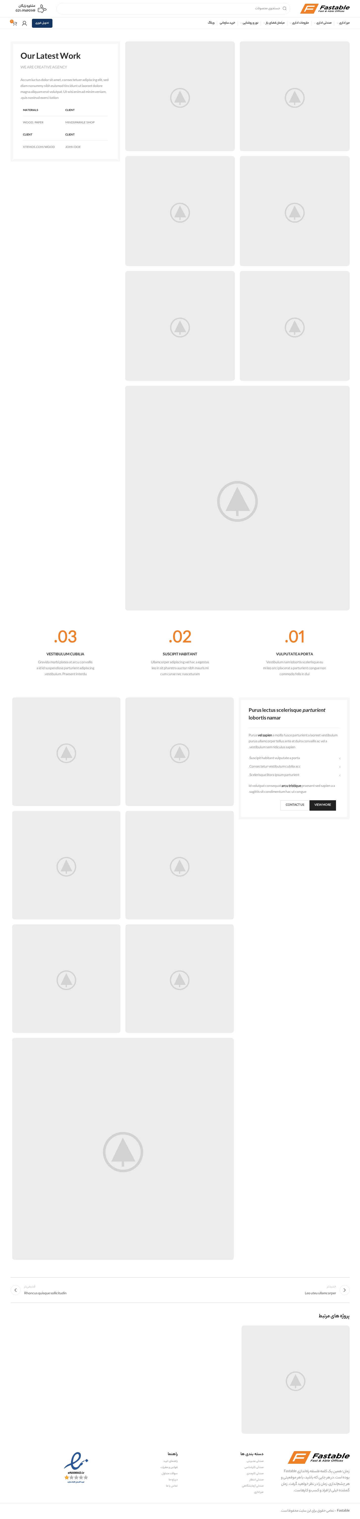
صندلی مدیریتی (255, 1461)
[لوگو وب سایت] (325, 8)
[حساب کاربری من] (24, 23)
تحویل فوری (42, 23)
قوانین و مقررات (169, 1467)
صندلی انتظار (257, 1480)
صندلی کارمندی (255, 1473)
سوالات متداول (170, 1473)
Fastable (343, 1511)
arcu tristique (291, 786)
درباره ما (173, 1480)
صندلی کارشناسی (254, 1467)
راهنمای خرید (170, 1461)
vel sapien (265, 736)
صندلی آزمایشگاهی (253, 1486)
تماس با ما (172, 1486)
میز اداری (259, 1492)
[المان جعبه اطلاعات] (294, 654)
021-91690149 (25, 11)
